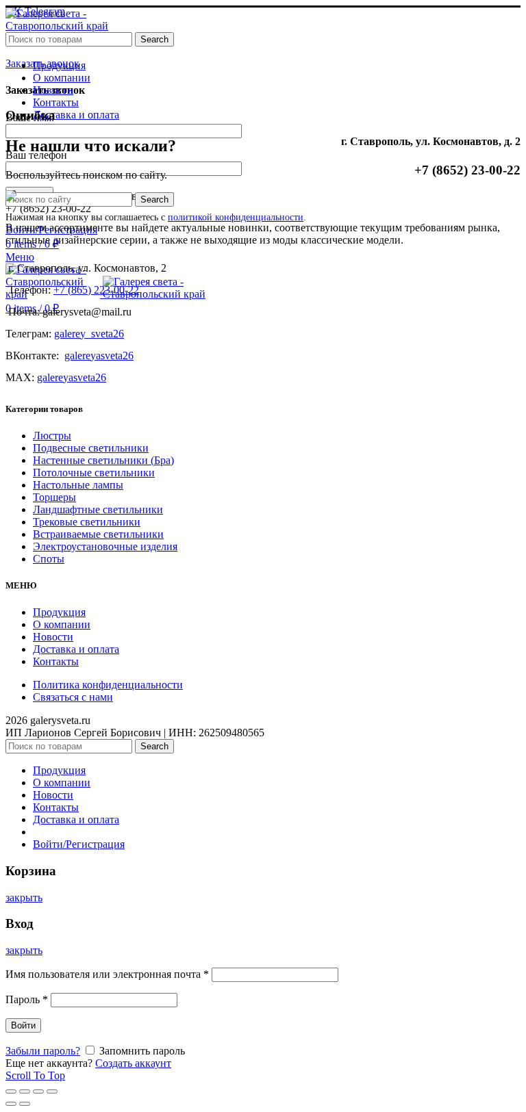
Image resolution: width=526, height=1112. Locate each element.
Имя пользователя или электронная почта (107, 974)
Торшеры (54, 497)
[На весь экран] (38, 1091)
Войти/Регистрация (79, 844)
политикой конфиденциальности (235, 217)
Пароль (26, 999)
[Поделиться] (24, 1091)
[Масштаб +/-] (52, 1091)
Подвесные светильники (91, 448)
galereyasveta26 (99, 355)
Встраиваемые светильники (98, 534)
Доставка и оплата (76, 649)
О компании (61, 624)
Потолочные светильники (94, 472)
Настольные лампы (78, 485)
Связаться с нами (73, 697)
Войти (23, 1025)
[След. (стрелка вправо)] (24, 1104)
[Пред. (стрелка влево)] (10, 1104)
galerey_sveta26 (89, 333)
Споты (48, 559)
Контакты (56, 661)
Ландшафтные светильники (98, 509)
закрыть (23, 897)
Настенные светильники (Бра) (103, 460)
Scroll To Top (35, 1075)
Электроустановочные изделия (105, 546)
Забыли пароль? (42, 1051)
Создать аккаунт (133, 1063)
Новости (53, 637)
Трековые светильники (86, 522)
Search (154, 39)
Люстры (52, 435)
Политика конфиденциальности (108, 684)
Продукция (59, 612)
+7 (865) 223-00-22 (96, 290)
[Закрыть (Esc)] (10, 1091)
